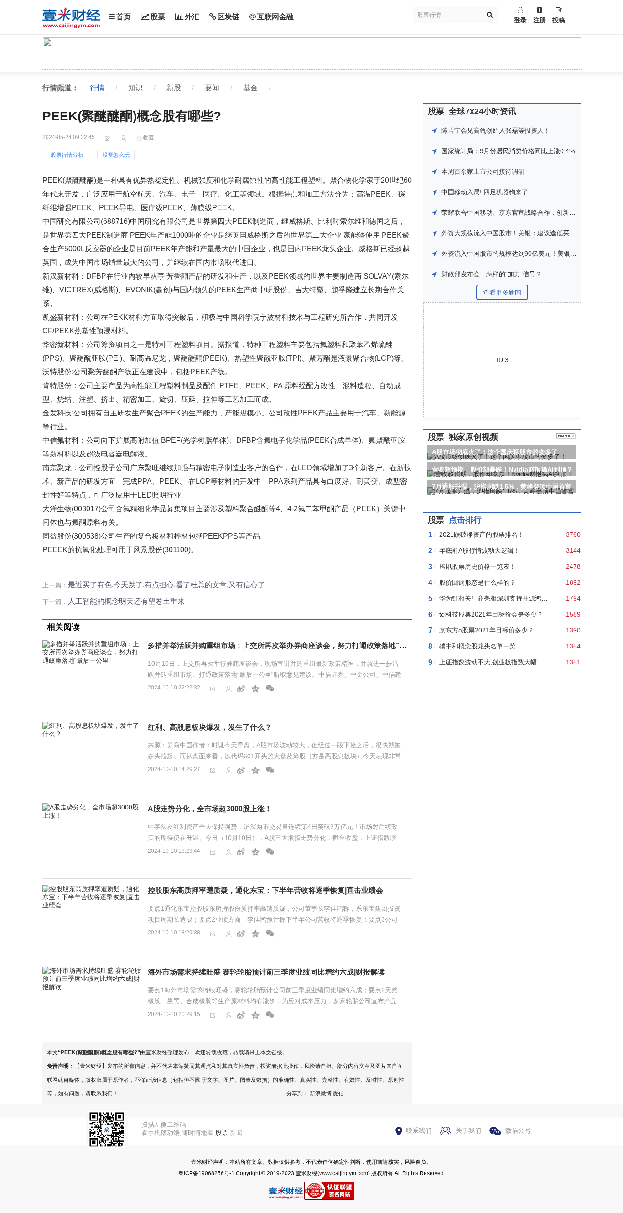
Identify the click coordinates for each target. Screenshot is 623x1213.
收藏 (148, 138)
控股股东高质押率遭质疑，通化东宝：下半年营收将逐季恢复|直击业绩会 (265, 890)
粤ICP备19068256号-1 (206, 1173)
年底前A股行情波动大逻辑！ (479, 550)
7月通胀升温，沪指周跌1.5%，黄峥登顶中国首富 (501, 486)
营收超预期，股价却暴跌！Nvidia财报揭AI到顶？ (502, 469)
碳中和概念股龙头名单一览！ (480, 646)
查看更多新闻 (502, 292)
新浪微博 (321, 1093)
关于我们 (468, 1130)
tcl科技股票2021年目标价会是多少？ (491, 614)
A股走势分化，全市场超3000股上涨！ (210, 809)
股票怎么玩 (116, 155)
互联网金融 (275, 17)
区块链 (228, 17)
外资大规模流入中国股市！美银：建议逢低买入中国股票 (521, 233)
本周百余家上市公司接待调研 (482, 171)
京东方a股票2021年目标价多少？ (486, 630)
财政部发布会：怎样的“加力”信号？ (491, 274)
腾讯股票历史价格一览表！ (477, 566)
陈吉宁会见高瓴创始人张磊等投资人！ (495, 130)
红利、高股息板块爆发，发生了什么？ (210, 727)
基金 (250, 88)
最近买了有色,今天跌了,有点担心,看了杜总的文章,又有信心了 (166, 585)
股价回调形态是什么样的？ (477, 582)
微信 (338, 1093)
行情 (97, 88)
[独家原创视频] (566, 437)
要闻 (212, 88)
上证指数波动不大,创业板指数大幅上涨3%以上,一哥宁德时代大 (528, 662)
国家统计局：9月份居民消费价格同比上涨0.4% (508, 151)
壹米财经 (306, 1173)
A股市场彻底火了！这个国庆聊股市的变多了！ (498, 452)
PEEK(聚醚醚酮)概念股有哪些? (99, 1052)
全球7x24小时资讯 (482, 111)
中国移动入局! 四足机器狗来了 (484, 192)
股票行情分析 (67, 155)
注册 (539, 20)
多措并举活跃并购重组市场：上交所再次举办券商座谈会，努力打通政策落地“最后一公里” (294, 645)
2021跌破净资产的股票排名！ (481, 534)
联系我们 (418, 1130)
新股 (173, 88)
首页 (123, 17)
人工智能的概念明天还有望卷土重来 (126, 601)
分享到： (297, 1093)
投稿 (558, 20)
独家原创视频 (473, 436)
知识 (135, 88)
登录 (520, 20)
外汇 (192, 17)
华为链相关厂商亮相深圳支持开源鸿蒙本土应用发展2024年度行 (529, 598)
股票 (158, 17)
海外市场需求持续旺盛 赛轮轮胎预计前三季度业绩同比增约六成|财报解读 (266, 972)
